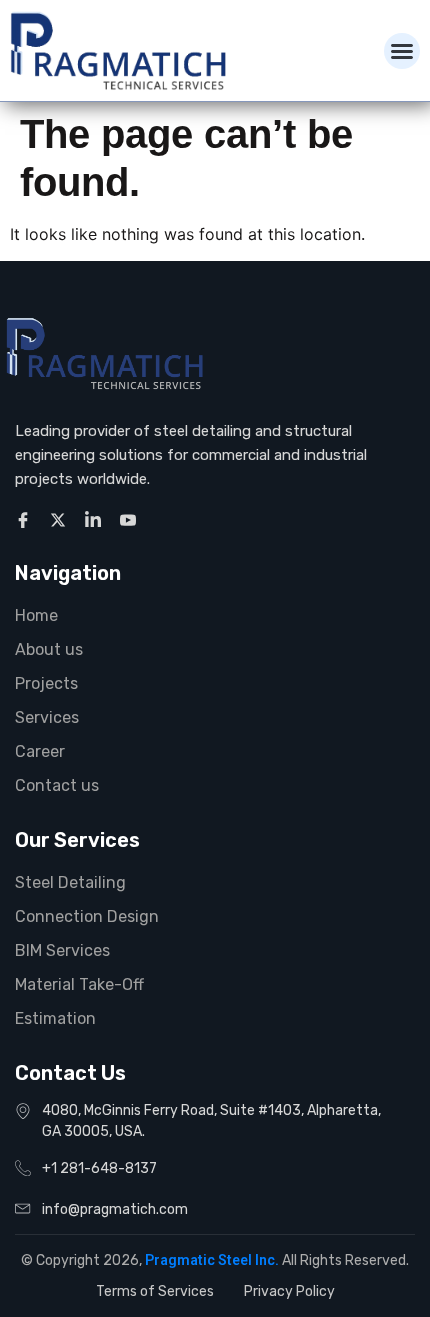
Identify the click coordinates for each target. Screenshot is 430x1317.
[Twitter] (61, 519)
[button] (402, 51)
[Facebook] (26, 519)
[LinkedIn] (96, 519)
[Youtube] (131, 519)
